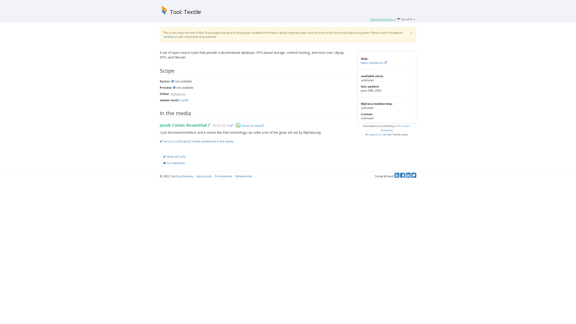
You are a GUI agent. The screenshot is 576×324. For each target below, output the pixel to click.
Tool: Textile (185, 12)
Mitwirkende (243, 176)
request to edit (377, 134)
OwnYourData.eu (182, 176)
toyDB (184, 100)
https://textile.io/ (372, 63)
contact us (170, 37)
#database (178, 94)
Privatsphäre (223, 176)
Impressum (204, 176)
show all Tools (176, 157)
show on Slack (252, 126)
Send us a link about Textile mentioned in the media (198, 141)
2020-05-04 (221, 125)
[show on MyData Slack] (238, 125)
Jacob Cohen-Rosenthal (184, 125)
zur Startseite (175, 163)
